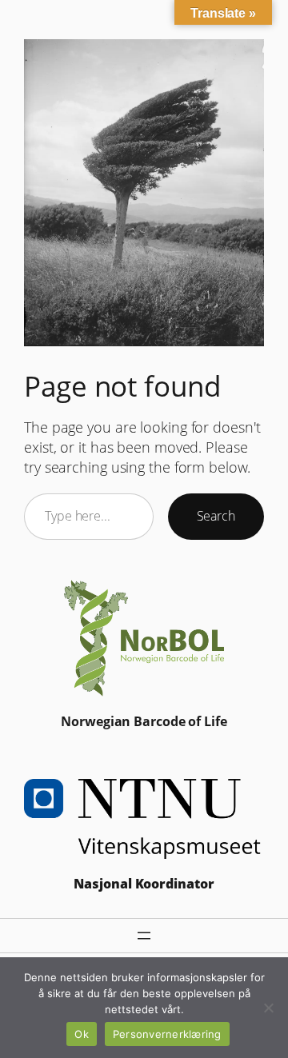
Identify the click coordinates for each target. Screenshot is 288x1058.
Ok (81, 1034)
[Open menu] (144, 935)
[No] (268, 1008)
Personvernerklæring (167, 1034)
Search (216, 516)
